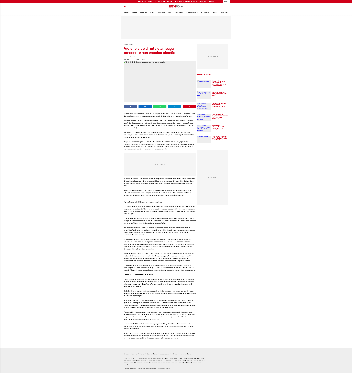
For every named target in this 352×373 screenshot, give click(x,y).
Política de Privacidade (130, 368)
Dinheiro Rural (152, 1)
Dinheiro (144, 1)
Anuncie (226, 1)
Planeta (169, 1)
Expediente (210, 1)
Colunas (161, 12)
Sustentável (199, 1)
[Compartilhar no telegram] (174, 106)
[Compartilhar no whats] (159, 106)
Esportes (175, 1)
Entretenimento (192, 12)
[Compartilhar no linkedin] (145, 106)
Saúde (160, 1)
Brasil (126, 12)
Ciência (215, 12)
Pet (205, 1)
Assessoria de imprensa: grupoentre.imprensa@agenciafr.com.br (155, 368)
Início (125, 44)
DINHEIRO (143, 12)
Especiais (224, 12)
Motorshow (186, 1)
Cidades (174, 354)
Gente (164, 1)
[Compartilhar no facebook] (130, 106)
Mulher (193, 1)
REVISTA (152, 12)
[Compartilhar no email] (189, 106)
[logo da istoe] (176, 6)
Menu (180, 1)
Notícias (131, 44)
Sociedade (205, 12)
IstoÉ (139, 1)
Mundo (134, 12)
